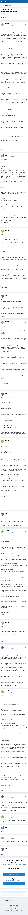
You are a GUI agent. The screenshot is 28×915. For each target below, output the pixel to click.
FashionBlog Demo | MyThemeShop (8, 427)
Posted (9, 25)
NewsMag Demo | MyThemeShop (8, 422)
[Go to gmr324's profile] (2, 24)
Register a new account (14, 874)
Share (14, 891)
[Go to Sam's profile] (2, 156)
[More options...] (25, 24)
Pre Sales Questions (12, 18)
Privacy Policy (11, 908)
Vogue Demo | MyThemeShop (7, 425)
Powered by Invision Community (14, 912)
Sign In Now (14, 883)
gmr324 (4, 17)
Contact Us (17, 908)
